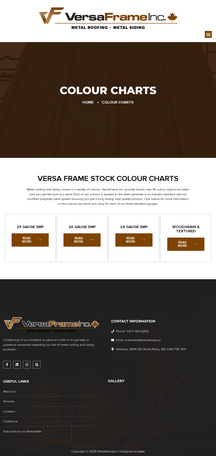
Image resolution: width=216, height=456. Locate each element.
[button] (208, 34)
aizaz (141, 451)
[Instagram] (27, 364)
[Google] (36, 364)
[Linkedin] (17, 364)
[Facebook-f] (7, 364)
